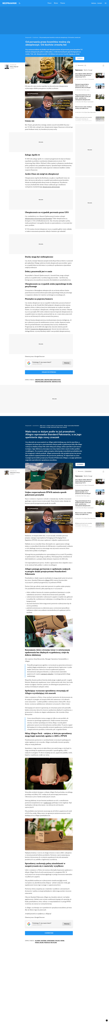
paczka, (57, 940)
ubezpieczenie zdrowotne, (43, 381)
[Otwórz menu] (104, 3)
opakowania (47, 803)
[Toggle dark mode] (19, 3)
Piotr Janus (86, 90)
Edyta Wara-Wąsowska (90, 112)
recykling (54, 942)
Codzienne (80, 58)
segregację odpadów (47, 674)
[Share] (103, 65)
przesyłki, (47, 942)
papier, (62, 940)
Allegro (47, 580)
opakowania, (51, 940)
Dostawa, (44, 940)
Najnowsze (79, 70)
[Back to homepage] (10, 3)
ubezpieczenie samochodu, (52, 379)
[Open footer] (107, 1020)
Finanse (62, 3)
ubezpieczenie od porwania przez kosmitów (38, 218)
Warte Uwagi (88, 70)
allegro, (38, 940)
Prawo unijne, (39, 942)
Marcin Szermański (89, 79)
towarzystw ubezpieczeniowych (41, 329)
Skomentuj (82, 65)
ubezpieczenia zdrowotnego (51, 187)
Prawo (49, 3)
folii (61, 880)
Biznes (56, 3)
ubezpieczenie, (39, 379)
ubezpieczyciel (56, 381)
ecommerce (80, 464)
